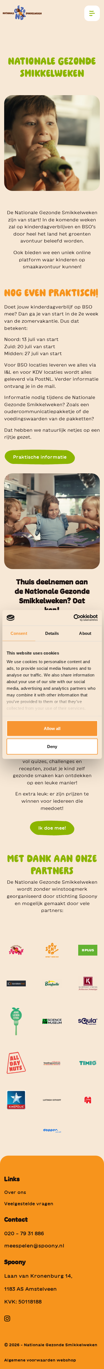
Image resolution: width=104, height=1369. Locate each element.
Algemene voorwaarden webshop (40, 1360)
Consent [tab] (19, 633)
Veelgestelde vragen (28, 1203)
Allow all (52, 728)
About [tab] (85, 633)
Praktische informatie (40, 457)
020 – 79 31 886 (24, 1233)
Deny (52, 746)
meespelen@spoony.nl (34, 1245)
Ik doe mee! (52, 828)
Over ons (15, 1192)
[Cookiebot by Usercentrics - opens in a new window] (74, 618)
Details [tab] (52, 633)
